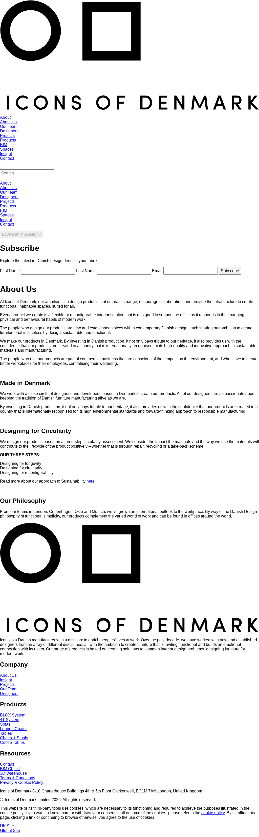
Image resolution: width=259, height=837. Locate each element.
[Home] (129, 109)
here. (91, 481)
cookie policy (213, 813)
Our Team (8, 689)
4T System (9, 720)
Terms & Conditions (17, 778)
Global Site (10, 830)
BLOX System (12, 715)
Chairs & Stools (14, 738)
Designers (9, 693)
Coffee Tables (12, 742)
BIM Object (10, 769)
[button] (2, 168)
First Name (10, 271)
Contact (7, 764)
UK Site (7, 826)
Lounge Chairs (13, 729)
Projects (7, 684)
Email (157, 271)
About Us (8, 675)
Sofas (5, 724)
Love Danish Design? (21, 234)
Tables (6, 733)
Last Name (86, 271)
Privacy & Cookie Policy (21, 782)
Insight (6, 680)
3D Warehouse (13, 773)
